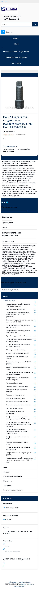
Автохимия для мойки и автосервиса (18, 405)
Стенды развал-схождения (15, 398)
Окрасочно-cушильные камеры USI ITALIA (18, 368)
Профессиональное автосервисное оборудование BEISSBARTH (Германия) (18, 314)
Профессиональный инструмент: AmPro (17, 438)
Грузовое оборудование (14, 408)
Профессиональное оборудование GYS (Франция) (18, 331)
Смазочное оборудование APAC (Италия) (17, 357)
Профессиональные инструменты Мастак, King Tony (17, 379)
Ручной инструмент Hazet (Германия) (18, 336)
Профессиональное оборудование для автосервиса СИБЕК (19, 373)
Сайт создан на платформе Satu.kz (19, 582)
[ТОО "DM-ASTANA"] (9, 13)
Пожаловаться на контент (26, 584)
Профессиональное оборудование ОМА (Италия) (18, 326)
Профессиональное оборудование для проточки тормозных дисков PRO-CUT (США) (19, 460)
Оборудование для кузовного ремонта (16, 390)
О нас (16, 44)
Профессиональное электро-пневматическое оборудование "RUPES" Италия (16, 431)
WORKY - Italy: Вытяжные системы (17, 353)
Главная (16, 38)
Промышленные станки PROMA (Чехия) (16, 443)
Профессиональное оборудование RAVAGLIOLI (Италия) (18, 305)
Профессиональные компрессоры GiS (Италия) (19, 454)
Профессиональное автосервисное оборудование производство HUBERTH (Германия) (19, 424)
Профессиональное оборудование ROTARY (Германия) (18, 345)
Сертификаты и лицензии (16, 57)
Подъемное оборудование (15, 395)
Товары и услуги (9, 301)
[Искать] (35, 24)
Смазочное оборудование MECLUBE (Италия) (18, 363)
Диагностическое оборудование (17, 401)
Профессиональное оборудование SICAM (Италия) (18, 448)
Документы (7, 485)
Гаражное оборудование (14, 383)
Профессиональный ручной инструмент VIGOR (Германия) (19, 340)
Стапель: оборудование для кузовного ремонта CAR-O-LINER (19, 321)
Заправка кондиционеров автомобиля (15, 412)
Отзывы (6, 472)
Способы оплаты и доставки (16, 51)
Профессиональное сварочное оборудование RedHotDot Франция (18, 418)
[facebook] (4, 203)
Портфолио (16, 63)
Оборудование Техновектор (15, 350)
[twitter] (7, 203)
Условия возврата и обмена (13, 490)
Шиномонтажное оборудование (17, 386)
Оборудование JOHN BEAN (15, 309)
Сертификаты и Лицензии (12, 476)
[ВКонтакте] (2, 203)
